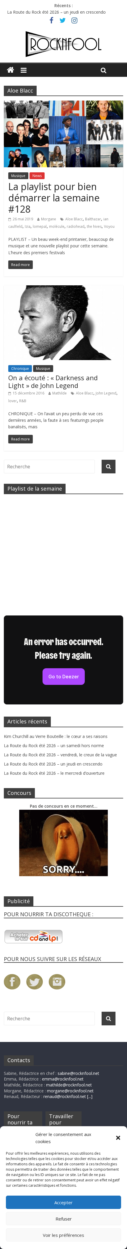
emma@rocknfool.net (63, 1079)
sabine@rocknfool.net (78, 1073)
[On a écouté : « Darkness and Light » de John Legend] (63, 289)
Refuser (64, 1219)
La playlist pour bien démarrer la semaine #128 (54, 198)
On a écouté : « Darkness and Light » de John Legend (53, 381)
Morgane (48, 219)
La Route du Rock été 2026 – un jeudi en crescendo (56, 12)
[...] (89, 1096)
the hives (94, 226)
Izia (27, 226)
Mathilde (59, 393)
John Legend (106, 393)
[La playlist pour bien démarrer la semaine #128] (63, 104)
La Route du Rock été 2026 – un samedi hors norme (54, 745)
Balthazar (93, 219)
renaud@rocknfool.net (64, 1096)
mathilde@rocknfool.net (69, 1085)
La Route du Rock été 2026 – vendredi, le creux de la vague (60, 755)
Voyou (109, 226)
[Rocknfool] (63, 44)
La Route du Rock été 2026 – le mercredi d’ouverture (54, 773)
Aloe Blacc (74, 219)
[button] (118, 1138)
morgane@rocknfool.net (70, 1091)
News (37, 175)
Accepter (63, 1202)
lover (12, 400)
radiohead (75, 226)
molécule (56, 226)
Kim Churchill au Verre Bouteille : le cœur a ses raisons (56, 736)
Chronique (20, 368)
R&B (22, 400)
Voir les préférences (63, 1235)
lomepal (40, 226)
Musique (18, 175)
